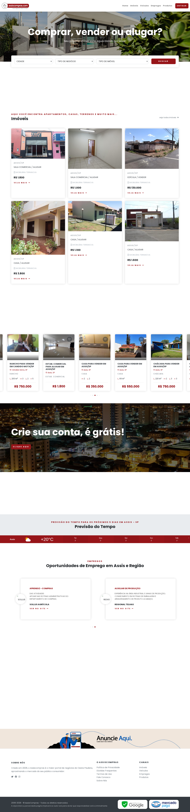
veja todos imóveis (167, 117)
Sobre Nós (102, 780)
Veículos (144, 5)
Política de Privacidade (108, 767)
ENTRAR (182, 6)
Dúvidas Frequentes (107, 770)
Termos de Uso (104, 774)
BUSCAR (163, 61)
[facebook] (16, 776)
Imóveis (134, 5)
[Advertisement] (95, 91)
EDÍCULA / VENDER (136, 177)
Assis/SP (19, 163)
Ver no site (38, 608)
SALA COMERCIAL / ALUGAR (27, 167)
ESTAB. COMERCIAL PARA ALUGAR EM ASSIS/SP (20, 366)
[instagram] (19, 776)
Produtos (167, 5)
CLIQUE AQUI (21, 447)
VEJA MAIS (20, 183)
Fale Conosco (103, 777)
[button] (95, 395)
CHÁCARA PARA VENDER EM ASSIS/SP (130, 365)
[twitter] (12, 776)
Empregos (156, 5)
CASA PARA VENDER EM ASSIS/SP (58, 365)
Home (125, 5)
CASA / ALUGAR (21, 263)
